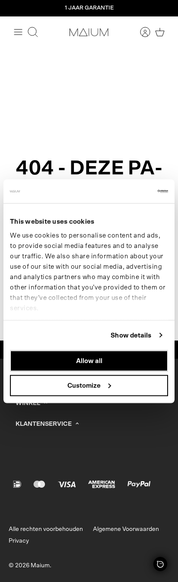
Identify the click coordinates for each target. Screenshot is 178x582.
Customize (84, 385)
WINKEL (28, 403)
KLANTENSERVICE (44, 424)
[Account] (140, 32)
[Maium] (89, 32)
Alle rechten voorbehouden (46, 529)
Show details (131, 335)
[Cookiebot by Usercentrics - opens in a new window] (130, 191)
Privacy (19, 541)
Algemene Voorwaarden (126, 529)
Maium (40, 566)
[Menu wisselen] (18, 32)
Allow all (89, 361)
